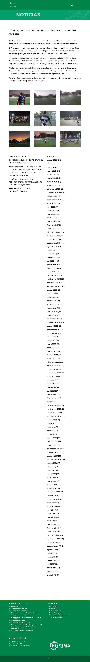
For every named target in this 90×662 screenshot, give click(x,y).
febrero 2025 (52, 225)
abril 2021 (51, 391)
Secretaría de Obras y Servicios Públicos (25, 613)
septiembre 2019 (54, 459)
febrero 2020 (52, 441)
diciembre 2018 (53, 492)
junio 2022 (51, 340)
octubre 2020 (52, 413)
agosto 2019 (52, 463)
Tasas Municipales (55, 613)
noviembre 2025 (54, 192)
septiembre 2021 (54, 373)
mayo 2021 (51, 387)
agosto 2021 (52, 376)
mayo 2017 (51, 560)
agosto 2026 (52, 160)
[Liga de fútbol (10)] (70, 146)
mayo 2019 (51, 474)
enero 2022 (51, 358)
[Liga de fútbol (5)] (45, 126)
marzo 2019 (51, 481)
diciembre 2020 (53, 405)
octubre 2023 (52, 283)
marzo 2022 (52, 351)
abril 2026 (51, 174)
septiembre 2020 (54, 416)
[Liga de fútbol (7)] (19, 146)
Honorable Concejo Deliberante (22, 630)
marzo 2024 (52, 265)
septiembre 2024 (54, 243)
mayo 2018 (51, 517)
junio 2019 (51, 470)
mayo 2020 (51, 431)
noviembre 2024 (54, 236)
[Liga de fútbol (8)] (45, 146)
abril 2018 (51, 521)
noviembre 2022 (54, 322)
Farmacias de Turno (18, 641)
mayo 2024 (51, 257)
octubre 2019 (52, 456)
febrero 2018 (52, 528)
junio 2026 (51, 167)
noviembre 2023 (54, 279)
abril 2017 (51, 564)
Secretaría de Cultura (18, 620)
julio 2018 (51, 510)
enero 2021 (51, 402)
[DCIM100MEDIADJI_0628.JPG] (45, 105)
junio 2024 (51, 254)
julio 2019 (51, 467)
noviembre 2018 (53, 495)
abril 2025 (51, 218)
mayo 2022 (51, 344)
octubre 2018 (52, 499)
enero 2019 (51, 488)
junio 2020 (51, 427)
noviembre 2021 (53, 366)
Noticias (52, 609)
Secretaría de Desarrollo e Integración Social (26, 625)
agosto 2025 (52, 203)
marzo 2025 (52, 221)
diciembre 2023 (53, 275)
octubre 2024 (52, 239)
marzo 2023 (52, 308)
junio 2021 (51, 384)
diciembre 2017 (53, 535)
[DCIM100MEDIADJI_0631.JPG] (70, 105)
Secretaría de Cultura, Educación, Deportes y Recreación (26, 617)
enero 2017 (51, 575)
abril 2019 (51, 477)
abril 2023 (51, 304)
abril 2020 (51, 434)
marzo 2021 (51, 394)
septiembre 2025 (54, 200)
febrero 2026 (52, 182)
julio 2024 (51, 250)
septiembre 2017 (54, 546)
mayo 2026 (51, 171)
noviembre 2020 (54, 409)
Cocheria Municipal (56, 617)
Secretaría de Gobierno (19, 609)
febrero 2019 (52, 485)
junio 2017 (51, 557)
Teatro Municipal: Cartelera (20, 645)
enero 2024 (51, 272)
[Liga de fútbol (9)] (19, 105)
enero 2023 (51, 315)
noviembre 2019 (53, 452)
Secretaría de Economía (19, 611)
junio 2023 (51, 297)
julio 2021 (50, 380)
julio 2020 (51, 423)
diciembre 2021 (53, 362)
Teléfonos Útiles (16, 643)
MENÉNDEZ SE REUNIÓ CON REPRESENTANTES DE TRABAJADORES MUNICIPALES (25, 182)
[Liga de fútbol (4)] (19, 126)
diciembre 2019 (53, 449)
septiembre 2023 (54, 286)
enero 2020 (51, 445)
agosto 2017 (52, 550)
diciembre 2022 (53, 319)
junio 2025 (51, 210)
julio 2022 (51, 337)
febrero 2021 (52, 398)
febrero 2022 (52, 355)
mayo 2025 (51, 214)
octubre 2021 (52, 369)
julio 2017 (50, 553)
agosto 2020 (52, 420)
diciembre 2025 (53, 189)
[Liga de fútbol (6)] (70, 126)
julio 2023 (51, 294)
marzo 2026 (52, 178)
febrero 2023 (52, 312)
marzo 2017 (51, 568)
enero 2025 (51, 229)
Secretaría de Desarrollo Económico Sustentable (23, 627)
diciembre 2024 (53, 232)
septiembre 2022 (54, 330)
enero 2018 (51, 532)
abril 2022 (51, 348)
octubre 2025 (52, 196)
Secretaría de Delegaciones (20, 623)
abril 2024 (51, 261)
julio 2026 (51, 164)
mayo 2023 (51, 301)
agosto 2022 (52, 333)
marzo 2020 (52, 438)
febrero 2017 (52, 571)
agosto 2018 (52, 506)
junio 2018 (51, 514)
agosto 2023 (52, 290)
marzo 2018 (51, 524)
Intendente (15, 606)
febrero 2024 (52, 268)
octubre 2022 (52, 326)
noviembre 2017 (53, 539)
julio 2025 (51, 207)
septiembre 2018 (54, 503)
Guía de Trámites (55, 611)
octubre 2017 (52, 542)
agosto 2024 (52, 247)
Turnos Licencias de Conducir (59, 615)
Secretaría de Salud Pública (20, 615)
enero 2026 (51, 185)
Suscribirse (53, 606)
